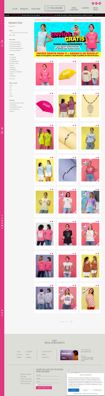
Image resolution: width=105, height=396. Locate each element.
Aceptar (73, 390)
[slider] (10, 32)
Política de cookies (78, 393)
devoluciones (97, 19)
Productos (24, 9)
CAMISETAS (85, 8)
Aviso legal (95, 393)
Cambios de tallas (89, 19)
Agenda (28, 357)
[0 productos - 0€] (99, 3)
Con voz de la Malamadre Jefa (86, 350)
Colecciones (35, 9)
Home (19, 351)
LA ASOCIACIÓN (47, 351)
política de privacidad (46, 384)
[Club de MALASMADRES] (55, 11)
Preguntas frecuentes (79, 19)
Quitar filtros (12, 26)
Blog (28, 354)
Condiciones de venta (26, 381)
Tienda (43, 20)
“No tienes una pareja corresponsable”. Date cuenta (87, 359)
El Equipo (29, 351)
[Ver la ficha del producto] (50, 61)
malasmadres (37, 20)
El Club (14, 9)
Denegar (86, 390)
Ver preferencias (97, 390)
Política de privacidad (87, 393)
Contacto (45, 357)
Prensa (44, 354)
